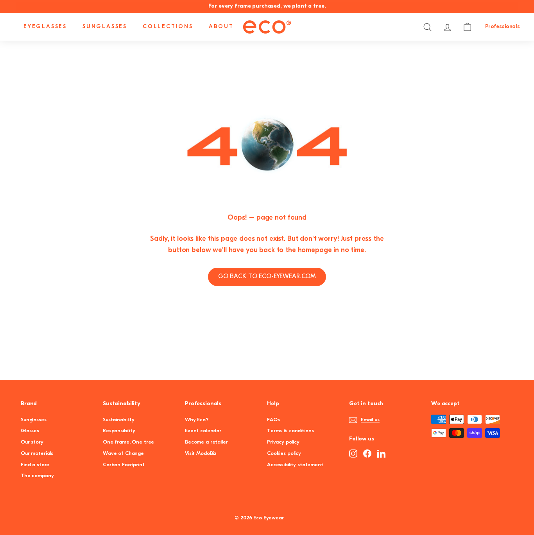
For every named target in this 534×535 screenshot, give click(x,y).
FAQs (273, 419)
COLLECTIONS (168, 27)
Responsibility (119, 430)
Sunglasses (34, 419)
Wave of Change (123, 453)
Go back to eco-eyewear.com (267, 277)
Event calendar (203, 430)
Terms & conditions (290, 430)
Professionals (502, 27)
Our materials (37, 453)
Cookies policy (284, 453)
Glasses (30, 430)
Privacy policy (283, 442)
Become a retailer (206, 442)
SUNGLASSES (104, 27)
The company (37, 475)
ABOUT (221, 27)
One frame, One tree (128, 442)
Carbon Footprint (124, 464)
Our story (32, 442)
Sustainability (118, 419)
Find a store (35, 464)
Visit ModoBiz (201, 453)
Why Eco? (196, 419)
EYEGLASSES (45, 27)
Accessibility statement (295, 464)
